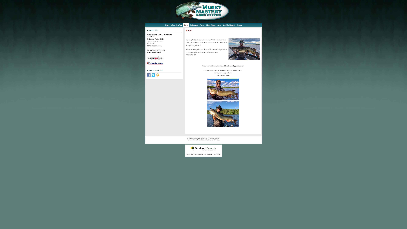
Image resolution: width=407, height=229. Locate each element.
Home (167, 25)
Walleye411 (217, 154)
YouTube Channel (229, 25)
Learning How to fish (200, 154)
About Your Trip (176, 25)
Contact (239, 25)
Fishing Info (189, 154)
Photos (202, 25)
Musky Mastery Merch (213, 25)
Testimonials (194, 25)
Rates (186, 25)
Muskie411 (210, 154)
